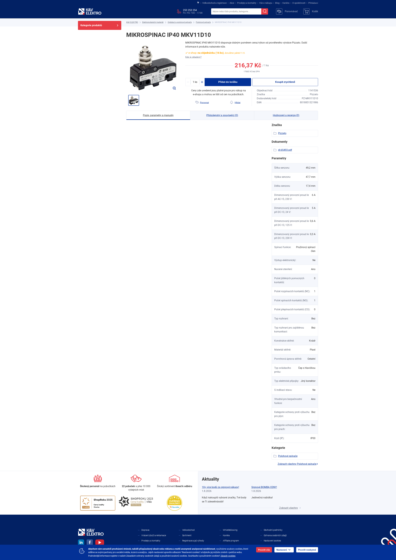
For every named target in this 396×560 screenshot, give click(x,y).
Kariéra (285, 3)
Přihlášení (313, 3)
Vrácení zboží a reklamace (153, 535)
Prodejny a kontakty (246, 3)
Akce (232, 3)
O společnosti (298, 3)
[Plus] (202, 82)
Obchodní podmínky (273, 530)
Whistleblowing (230, 530)
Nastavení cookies (272, 540)
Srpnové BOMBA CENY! (264, 487)
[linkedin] (81, 543)
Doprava (145, 530)
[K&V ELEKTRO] (90, 11)
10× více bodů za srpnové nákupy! (220, 487)
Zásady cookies (228, 556)
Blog (277, 3)
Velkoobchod (188, 530)
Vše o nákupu (265, 3)
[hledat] (264, 11)
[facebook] (90, 543)
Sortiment (187, 535)
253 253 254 (190, 10)
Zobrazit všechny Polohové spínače (297, 463)
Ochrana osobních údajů (275, 535)
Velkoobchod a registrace (214, 3)
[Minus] (187, 82)
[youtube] (99, 543)
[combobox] (236, 12)
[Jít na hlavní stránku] (198, 2)
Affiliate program (231, 540)
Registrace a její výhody (193, 540)
